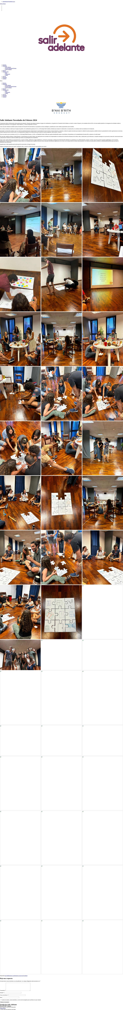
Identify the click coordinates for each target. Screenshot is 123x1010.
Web (1, 997)
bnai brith (6, 975)
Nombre (2, 992)
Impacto (4, 70)
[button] (61, 80)
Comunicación (5, 71)
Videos (6, 75)
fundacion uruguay (18, 975)
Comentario (3, 990)
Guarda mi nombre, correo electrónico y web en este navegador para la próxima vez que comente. (21, 999)
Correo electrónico (4, 995)
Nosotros (4, 64)
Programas (5, 66)
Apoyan (4, 76)
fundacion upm (11, 975)
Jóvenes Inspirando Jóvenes (10, 68)
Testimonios (7, 74)
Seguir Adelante (8, 69)
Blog (6, 72)
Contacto (4, 78)
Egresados (5, 77)
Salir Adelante (8, 67)
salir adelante (24, 975)
